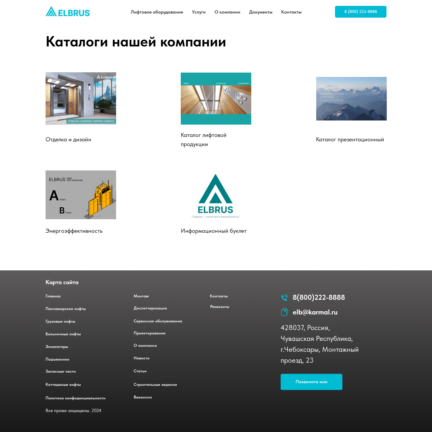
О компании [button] (227, 12)
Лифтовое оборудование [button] (157, 12)
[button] (311, 382)
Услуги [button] (199, 12)
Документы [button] (260, 12)
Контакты (291, 12)
